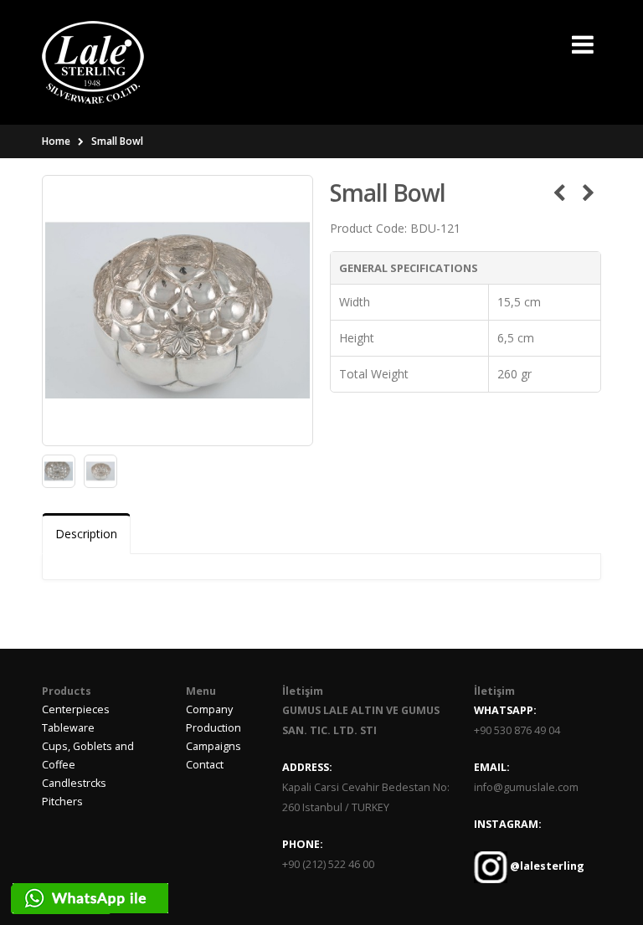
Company (209, 709)
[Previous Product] (559, 192)
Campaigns (213, 746)
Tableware (68, 728)
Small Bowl (117, 141)
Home (56, 141)
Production (213, 728)
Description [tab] (86, 534)
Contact (205, 765)
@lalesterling (545, 866)
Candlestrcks (74, 783)
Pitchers (62, 801)
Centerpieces (76, 709)
